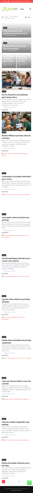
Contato (7, 18)
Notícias (15, 16)
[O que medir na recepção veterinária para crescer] (16, 162)
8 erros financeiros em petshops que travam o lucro (15, 32)
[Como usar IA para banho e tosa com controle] (16, 366)
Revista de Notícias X (16, 490)
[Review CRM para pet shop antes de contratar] (16, 121)
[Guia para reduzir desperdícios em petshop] (16, 407)
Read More (5, 110)
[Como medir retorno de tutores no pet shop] (16, 203)
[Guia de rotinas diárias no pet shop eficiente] (16, 285)
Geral (5, 27)
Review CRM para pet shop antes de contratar (14, 47)
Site (10, 16)
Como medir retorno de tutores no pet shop (23, 57)
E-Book (12, 18)
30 (19, 481)
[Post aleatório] (26, 17)
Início (6, 16)
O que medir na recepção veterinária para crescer (8, 57)
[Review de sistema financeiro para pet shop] (16, 448)
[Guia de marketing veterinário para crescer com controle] (16, 244)
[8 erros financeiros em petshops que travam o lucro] (16, 80)
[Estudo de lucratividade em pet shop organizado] (16, 326)
